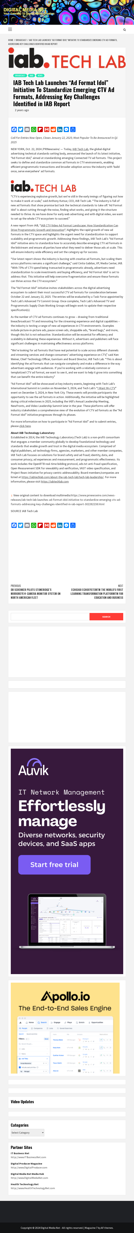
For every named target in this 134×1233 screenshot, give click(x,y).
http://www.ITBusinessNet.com (28, 1157)
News (40, 75)
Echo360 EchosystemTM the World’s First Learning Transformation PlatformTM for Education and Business (97, 592)
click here (25, 426)
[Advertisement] (67, 554)
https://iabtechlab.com (55, 481)
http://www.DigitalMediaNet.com (29, 1177)
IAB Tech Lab (80, 149)
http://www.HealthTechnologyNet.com (33, 1188)
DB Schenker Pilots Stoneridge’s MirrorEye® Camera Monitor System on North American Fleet (35, 592)
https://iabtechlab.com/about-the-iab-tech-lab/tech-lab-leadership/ (63, 477)
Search (106, 616)
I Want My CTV (106, 388)
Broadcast (20, 75)
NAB (31, 75)
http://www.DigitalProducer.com (29, 1167)
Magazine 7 (91, 1227)
